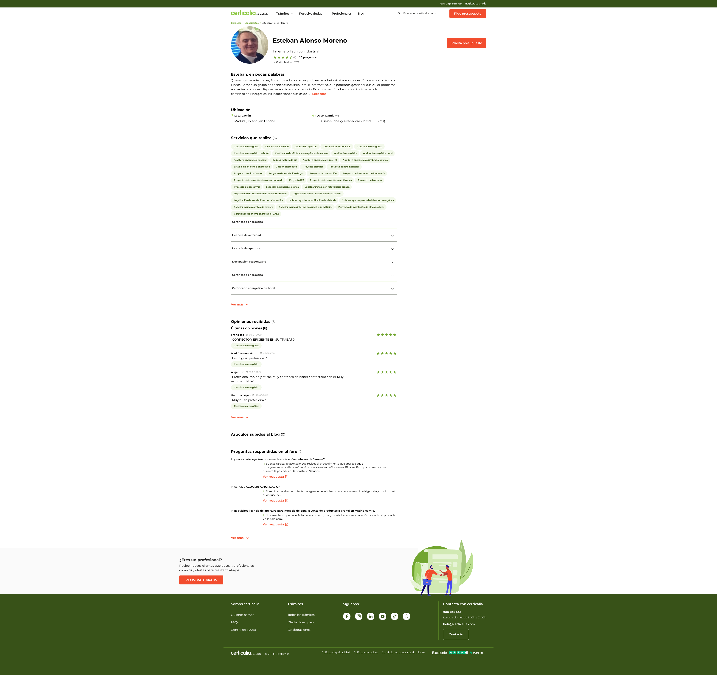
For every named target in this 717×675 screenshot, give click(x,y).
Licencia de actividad (246, 235)
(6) (294, 57)
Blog (361, 13)
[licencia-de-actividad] (392, 236)
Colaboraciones (299, 629)
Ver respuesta (274, 476)
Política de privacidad (336, 652)
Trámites (282, 13)
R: (264, 463)
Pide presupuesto (467, 13)
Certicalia (236, 22)
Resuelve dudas (310, 13)
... (309, 94)
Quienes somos (242, 615)
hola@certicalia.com (459, 624)
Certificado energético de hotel (253, 288)
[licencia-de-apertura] (392, 249)
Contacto (456, 634)
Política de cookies (366, 652)
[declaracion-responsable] (392, 262)
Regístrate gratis (475, 3)
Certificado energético (247, 222)
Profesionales (342, 13)
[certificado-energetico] (392, 222)
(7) (300, 452)
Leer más (319, 94)
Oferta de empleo (301, 622)
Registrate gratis (201, 580)
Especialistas (251, 22)
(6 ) (274, 322)
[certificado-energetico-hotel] (392, 289)
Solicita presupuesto (466, 43)
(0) (283, 434)
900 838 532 (452, 612)
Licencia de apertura (246, 248)
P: (232, 459)
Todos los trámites (301, 615)
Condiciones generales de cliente (403, 652)
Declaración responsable (249, 261)
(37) (276, 138)
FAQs (235, 622)
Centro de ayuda (243, 629)
